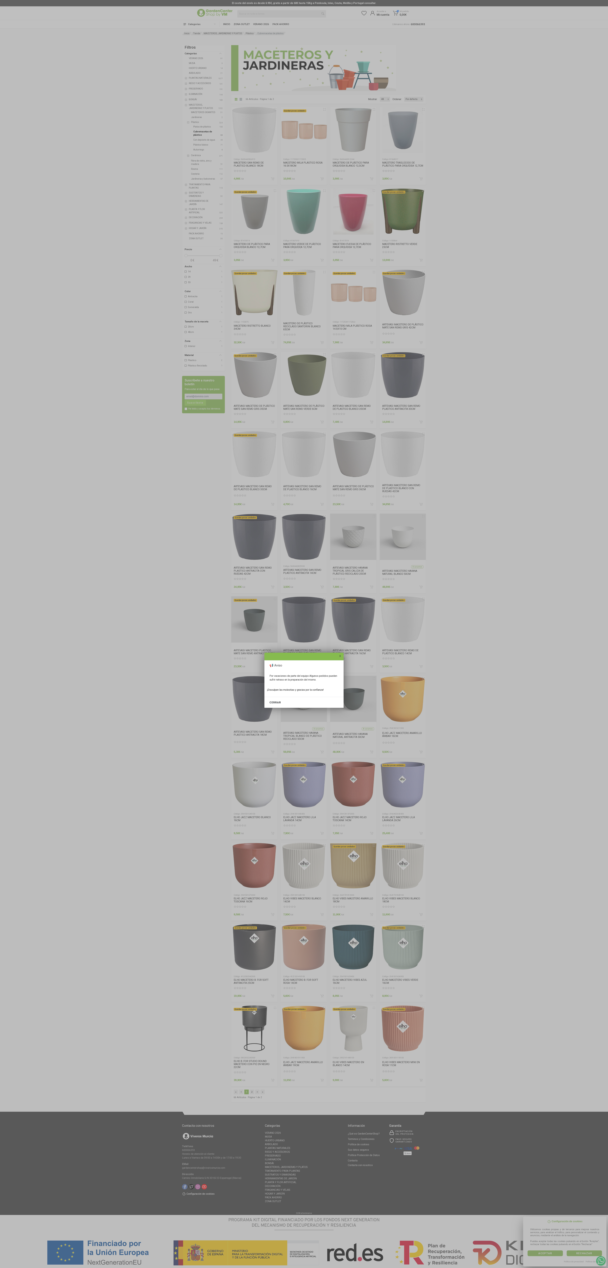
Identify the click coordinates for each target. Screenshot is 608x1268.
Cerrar (275, 702)
